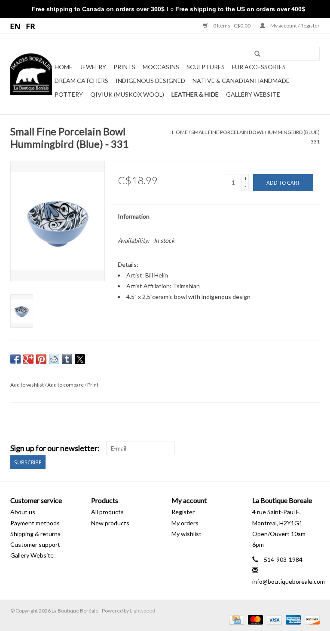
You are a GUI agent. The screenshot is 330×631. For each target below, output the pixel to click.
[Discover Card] (311, 619)
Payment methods (35, 523)
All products (107, 511)
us (15, 25)
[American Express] (292, 619)
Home (64, 66)
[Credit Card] (235, 619)
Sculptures (205, 66)
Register (183, 511)
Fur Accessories (259, 66)
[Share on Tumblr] (67, 359)
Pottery (69, 94)
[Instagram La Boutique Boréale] (313, 448)
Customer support (35, 544)
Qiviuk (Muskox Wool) (127, 94)
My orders (185, 523)
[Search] (257, 54)
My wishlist (186, 533)
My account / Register (294, 25)
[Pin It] (41, 359)
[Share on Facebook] (15, 359)
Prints (124, 66)
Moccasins (161, 66)
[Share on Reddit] (54, 359)
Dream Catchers (81, 80)
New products (110, 523)
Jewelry (93, 66)
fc (30, 25)
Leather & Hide (195, 94)
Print (92, 384)
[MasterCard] (254, 619)
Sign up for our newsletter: (55, 448)
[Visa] (273, 619)
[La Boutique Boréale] (31, 74)
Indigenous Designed (150, 80)
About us (22, 511)
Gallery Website (253, 94)
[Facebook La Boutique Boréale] (298, 448)
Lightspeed (142, 610)
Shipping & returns (35, 533)
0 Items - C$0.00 (231, 25)
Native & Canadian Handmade (241, 80)
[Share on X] (80, 359)
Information (134, 216)
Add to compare (66, 384)
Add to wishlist (27, 384)
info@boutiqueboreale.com (288, 581)
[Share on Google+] (28, 359)
